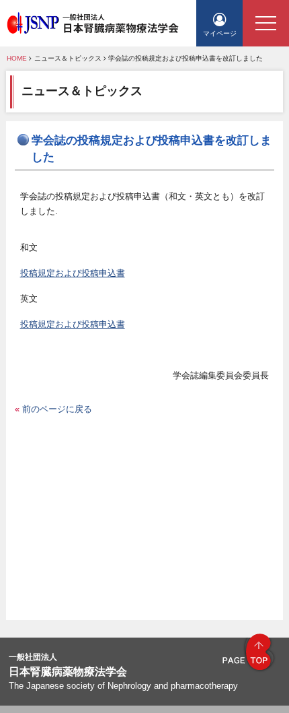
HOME (17, 58)
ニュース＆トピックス (67, 58)
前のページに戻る (57, 409)
